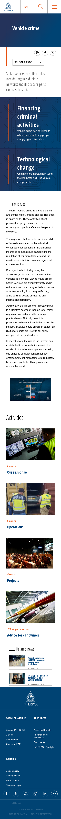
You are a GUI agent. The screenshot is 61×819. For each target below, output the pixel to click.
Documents (39, 742)
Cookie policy (12, 771)
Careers (10, 734)
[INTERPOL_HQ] (54, 794)
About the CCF (13, 744)
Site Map (17, 803)
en (26, 6)
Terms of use (12, 780)
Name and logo (13, 785)
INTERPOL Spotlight (44, 747)
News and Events (42, 730)
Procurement (12, 739)
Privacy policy (13, 775)
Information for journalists (41, 736)
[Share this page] (45, 53)
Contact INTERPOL (15, 730)
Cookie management (30, 809)
